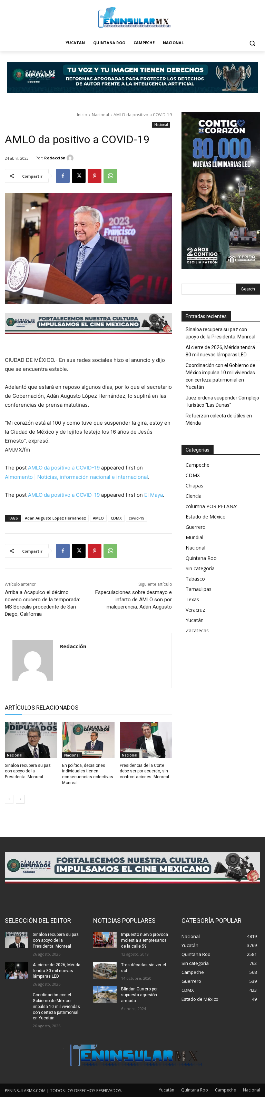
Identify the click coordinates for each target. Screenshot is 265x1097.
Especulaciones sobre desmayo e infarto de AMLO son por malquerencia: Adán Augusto (133, 599)
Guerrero (196, 527)
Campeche (197, 465)
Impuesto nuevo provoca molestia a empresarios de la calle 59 (144, 940)
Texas (192, 599)
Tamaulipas (199, 589)
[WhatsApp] (110, 176)
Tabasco (195, 578)
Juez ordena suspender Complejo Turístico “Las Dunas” (222, 401)
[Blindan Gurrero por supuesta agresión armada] (105, 994)
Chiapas (194, 485)
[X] (79, 176)
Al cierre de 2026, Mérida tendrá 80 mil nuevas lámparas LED (220, 351)
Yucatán (195, 620)
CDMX (116, 518)
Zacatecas (197, 630)
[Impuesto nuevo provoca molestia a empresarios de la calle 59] (105, 940)
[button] (252, 43)
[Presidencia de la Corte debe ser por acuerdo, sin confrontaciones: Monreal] (146, 740)
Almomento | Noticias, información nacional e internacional (76, 477)
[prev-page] (9, 799)
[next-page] (20, 799)
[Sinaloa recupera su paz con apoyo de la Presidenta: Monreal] (31, 740)
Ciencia (194, 496)
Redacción (55, 157)
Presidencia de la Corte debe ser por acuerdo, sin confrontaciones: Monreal (144, 771)
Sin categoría (200, 568)
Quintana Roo (201, 558)
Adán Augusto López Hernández (55, 518)
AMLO (98, 518)
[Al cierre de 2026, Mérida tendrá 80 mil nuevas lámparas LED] (16, 970)
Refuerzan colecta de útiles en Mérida (219, 419)
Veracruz (195, 609)
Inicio (82, 115)
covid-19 (136, 518)
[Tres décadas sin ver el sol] (105, 970)
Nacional (100, 115)
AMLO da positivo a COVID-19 (64, 467)
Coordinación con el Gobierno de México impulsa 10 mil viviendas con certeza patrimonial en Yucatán (220, 376)
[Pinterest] (94, 176)
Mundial (194, 537)
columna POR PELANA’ (211, 506)
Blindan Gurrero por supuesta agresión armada (139, 995)
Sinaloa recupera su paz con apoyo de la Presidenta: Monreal (28, 771)
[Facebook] (63, 176)
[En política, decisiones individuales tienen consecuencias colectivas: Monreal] (88, 740)
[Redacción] (71, 158)
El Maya (153, 495)
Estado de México (206, 516)
